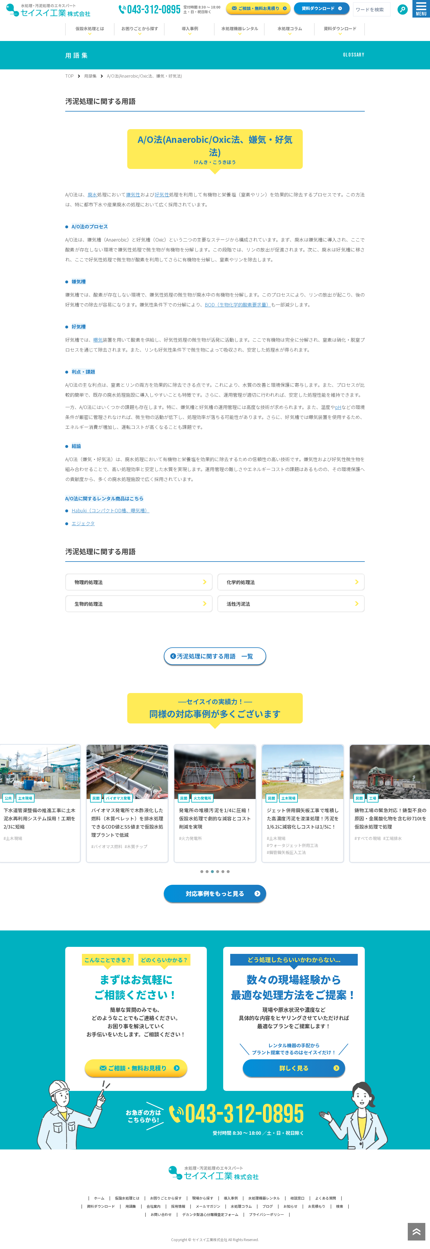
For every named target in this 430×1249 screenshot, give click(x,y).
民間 (95, 797)
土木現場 (25, 797)
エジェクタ (83, 523)
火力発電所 (202, 797)
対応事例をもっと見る (215, 893)
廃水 (92, 194)
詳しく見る (294, 1068)
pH (338, 406)
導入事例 (231, 1198)
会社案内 (154, 1206)
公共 (8, 797)
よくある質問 (325, 1198)
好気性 (162, 194)
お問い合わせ (161, 1214)
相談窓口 (297, 1198)
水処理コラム (241, 1206)
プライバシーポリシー (266, 1214)
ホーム (99, 1198)
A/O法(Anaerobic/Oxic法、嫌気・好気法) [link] (144, 76)
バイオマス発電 (118, 797)
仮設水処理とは (127, 1198)
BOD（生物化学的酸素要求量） (238, 304)
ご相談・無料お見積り (258, 8)
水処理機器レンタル (264, 1198)
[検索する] (403, 9)
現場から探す (202, 1198)
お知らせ (290, 1206)
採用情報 (178, 1206)
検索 (339, 1206)
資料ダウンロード (318, 8)
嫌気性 (133, 194)
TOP (69, 76)
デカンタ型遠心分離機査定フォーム (210, 1214)
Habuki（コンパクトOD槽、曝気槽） (110, 510)
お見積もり (317, 1206)
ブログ (267, 1206)
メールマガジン (208, 1206)
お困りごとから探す (166, 1198)
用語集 (90, 76)
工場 (372, 797)
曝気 (98, 339)
